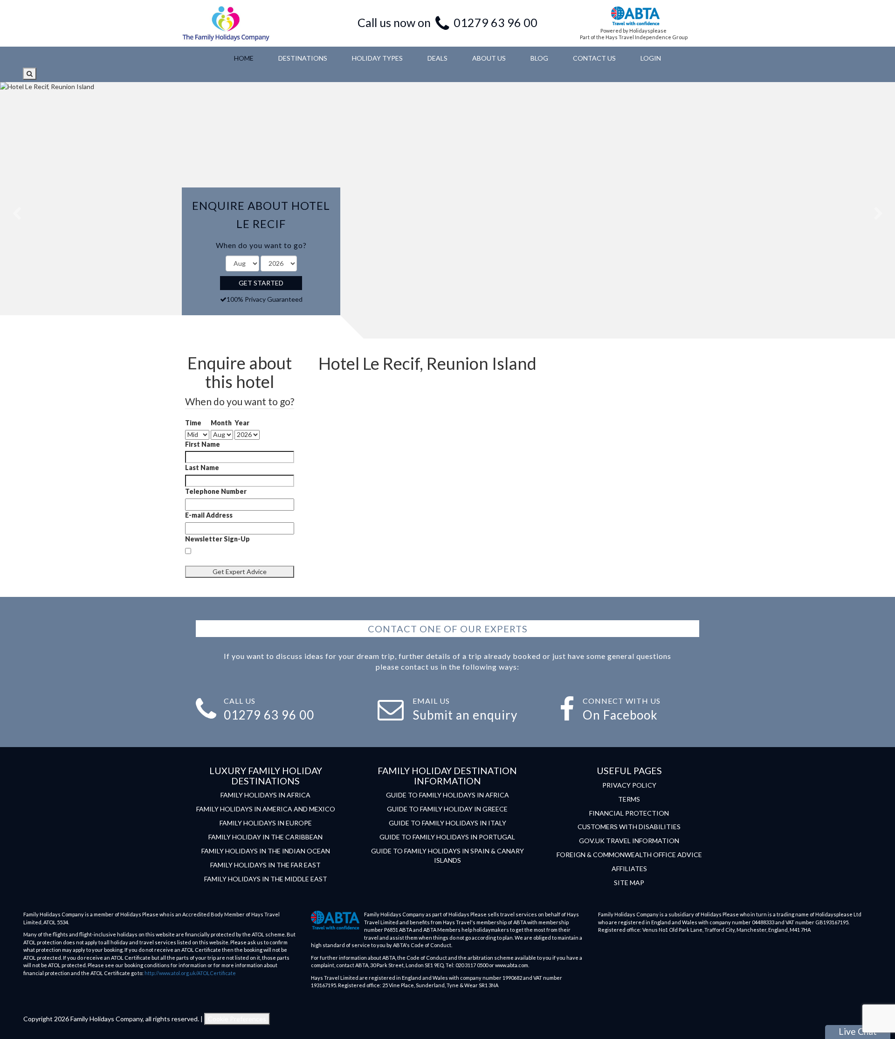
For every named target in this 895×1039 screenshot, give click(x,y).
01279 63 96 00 (495, 22)
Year (241, 423)
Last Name (202, 467)
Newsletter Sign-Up (217, 539)
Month (221, 423)
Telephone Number (216, 491)
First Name (202, 444)
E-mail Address (209, 515)
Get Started (261, 283)
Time (193, 423)
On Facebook (620, 714)
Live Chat (858, 1031)
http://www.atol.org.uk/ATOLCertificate (190, 973)
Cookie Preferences (237, 1019)
